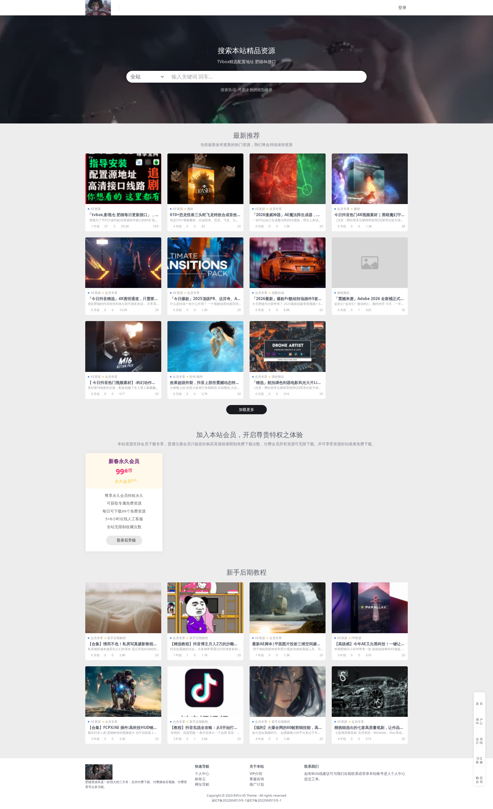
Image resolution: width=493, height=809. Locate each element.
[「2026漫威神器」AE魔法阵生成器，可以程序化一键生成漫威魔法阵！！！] (288, 178)
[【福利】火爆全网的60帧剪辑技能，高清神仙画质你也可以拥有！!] (288, 691)
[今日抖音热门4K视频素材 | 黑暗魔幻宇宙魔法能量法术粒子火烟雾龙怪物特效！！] (370, 178)
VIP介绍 (256, 773)
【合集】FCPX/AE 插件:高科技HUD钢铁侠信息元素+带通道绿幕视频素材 (122, 730)
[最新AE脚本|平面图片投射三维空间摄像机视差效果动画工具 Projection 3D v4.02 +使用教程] (288, 607)
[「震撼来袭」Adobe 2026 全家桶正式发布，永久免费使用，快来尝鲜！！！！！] (370, 262)
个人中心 (202, 773)
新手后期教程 (246, 572)
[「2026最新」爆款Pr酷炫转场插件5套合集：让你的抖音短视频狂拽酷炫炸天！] (288, 262)
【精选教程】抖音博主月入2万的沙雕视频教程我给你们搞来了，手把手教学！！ (204, 646)
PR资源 (356, 638)
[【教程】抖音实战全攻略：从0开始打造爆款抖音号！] (205, 691)
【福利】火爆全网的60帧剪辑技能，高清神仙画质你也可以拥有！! (287, 730)
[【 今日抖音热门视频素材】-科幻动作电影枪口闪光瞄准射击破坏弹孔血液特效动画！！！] (123, 346)
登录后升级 (126, 540)
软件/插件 (196, 376)
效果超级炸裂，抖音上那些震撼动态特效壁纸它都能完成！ (204, 385)
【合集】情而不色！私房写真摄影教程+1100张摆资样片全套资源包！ (123, 646)
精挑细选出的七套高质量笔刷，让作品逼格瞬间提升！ (369, 730)
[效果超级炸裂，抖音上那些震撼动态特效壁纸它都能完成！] (205, 346)
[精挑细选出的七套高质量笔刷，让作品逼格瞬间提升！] (370, 691)
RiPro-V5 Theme (245, 795)
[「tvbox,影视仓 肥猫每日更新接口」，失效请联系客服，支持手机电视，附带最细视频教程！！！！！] (123, 178)
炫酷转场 (278, 293)
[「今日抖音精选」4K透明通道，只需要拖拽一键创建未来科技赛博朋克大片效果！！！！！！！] (123, 262)
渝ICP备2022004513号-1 (229, 800)
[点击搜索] (360, 77)
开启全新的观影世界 (255, 89)
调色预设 (343, 293)
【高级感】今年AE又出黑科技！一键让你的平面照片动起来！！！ (369, 646)
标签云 (200, 778)
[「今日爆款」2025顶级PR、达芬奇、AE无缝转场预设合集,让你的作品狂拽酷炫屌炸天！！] (205, 262)
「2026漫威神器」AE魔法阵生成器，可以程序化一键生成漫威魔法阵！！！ (286, 217)
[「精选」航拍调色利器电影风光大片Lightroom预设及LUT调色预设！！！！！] (288, 346)
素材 (190, 209)
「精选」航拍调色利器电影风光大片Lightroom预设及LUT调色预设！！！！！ (287, 385)
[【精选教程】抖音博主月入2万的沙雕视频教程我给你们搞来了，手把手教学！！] (205, 607)
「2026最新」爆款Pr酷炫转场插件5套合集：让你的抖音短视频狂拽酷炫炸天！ (287, 301)
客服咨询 (257, 778)
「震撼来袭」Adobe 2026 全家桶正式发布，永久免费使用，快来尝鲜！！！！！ (369, 301)
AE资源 (96, 209)
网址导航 (202, 784)
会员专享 (275, 209)
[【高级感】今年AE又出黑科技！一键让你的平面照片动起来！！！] (370, 607)
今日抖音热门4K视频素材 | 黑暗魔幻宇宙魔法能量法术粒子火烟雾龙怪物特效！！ (369, 217)
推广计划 (257, 784)
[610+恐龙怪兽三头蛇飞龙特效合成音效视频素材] (205, 178)
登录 (402, 7)
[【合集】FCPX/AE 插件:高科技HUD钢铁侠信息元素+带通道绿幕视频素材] (123, 691)
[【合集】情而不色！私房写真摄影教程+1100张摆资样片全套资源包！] (123, 607)
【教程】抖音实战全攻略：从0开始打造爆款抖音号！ (204, 730)
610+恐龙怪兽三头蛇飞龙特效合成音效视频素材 (205, 217)
